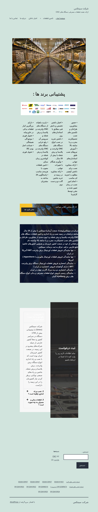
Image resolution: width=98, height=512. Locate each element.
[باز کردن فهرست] (40, 18)
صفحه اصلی (60, 18)
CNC (54, 456)
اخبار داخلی (33, 18)
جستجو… (85, 452)
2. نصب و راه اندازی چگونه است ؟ (36, 393)
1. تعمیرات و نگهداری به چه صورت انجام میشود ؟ (35, 317)
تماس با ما (14, 18)
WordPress (14, 502)
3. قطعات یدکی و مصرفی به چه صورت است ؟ (36, 402)
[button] (34, 317)
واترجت (56, 460)
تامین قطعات (48, 18)
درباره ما (23, 18)
